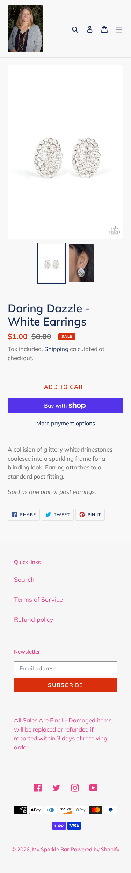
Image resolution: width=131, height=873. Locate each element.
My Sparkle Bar (50, 849)
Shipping (56, 348)
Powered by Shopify (95, 849)
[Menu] (119, 28)
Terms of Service (38, 599)
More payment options (65, 423)
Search (24, 579)
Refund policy (33, 619)
